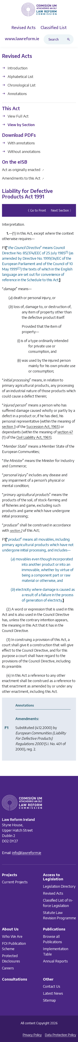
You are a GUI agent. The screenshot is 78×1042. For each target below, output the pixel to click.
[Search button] (69, 39)
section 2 (16, 531)
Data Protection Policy (60, 1035)
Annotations (17, 93)
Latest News (53, 993)
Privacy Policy (32, 1035)
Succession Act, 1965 (42, 426)
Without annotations (23, 151)
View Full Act (18, 116)
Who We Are (12, 936)
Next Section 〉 (62, 210)
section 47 (65, 432)
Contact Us (51, 986)
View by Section (21, 124)
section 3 (9, 426)
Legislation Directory (59, 886)
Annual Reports (55, 961)
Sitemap (49, 1000)
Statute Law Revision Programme (59, 915)
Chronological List (21, 85)
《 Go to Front (36, 210)
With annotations (21, 143)
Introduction (17, 68)
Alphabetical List (20, 76)
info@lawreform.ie (26, 852)
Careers (8, 968)
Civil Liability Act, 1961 (33, 437)
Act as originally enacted (23, 169)
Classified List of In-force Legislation (58, 903)
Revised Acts (53, 893)
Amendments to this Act (23, 178)
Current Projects (15, 882)
